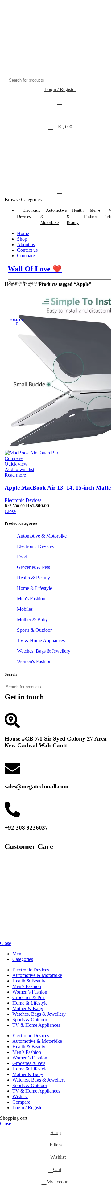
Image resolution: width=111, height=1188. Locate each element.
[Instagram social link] (29, 16)
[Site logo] (35, 74)
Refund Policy (19, 886)
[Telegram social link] (44, 32)
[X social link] (20, 32)
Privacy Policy (19, 892)
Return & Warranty (23, 881)
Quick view (16, 463)
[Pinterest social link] (28, 32)
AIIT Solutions (64, 919)
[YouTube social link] (43, 16)
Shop (28, 284)
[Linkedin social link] (36, 32)
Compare (21, 1102)
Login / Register (28, 1107)
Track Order (16, 897)
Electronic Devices (23, 500)
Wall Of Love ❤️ (35, 269)
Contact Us (16, 870)
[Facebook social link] (14, 16)
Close (10, 511)
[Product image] (31, 452)
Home (11, 284)
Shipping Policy (20, 875)
